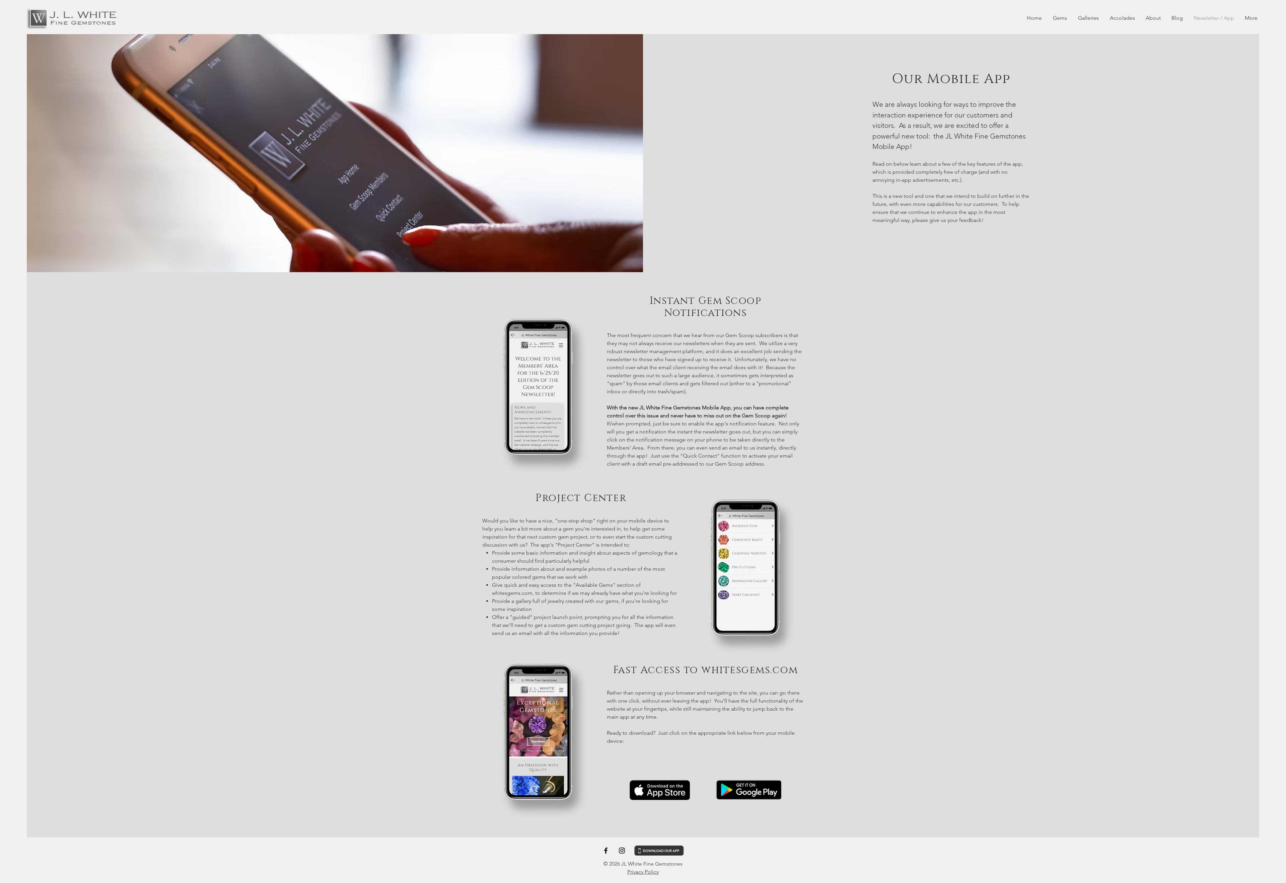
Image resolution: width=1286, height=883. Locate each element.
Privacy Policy (643, 872)
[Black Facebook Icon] (606, 851)
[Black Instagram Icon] (622, 851)
